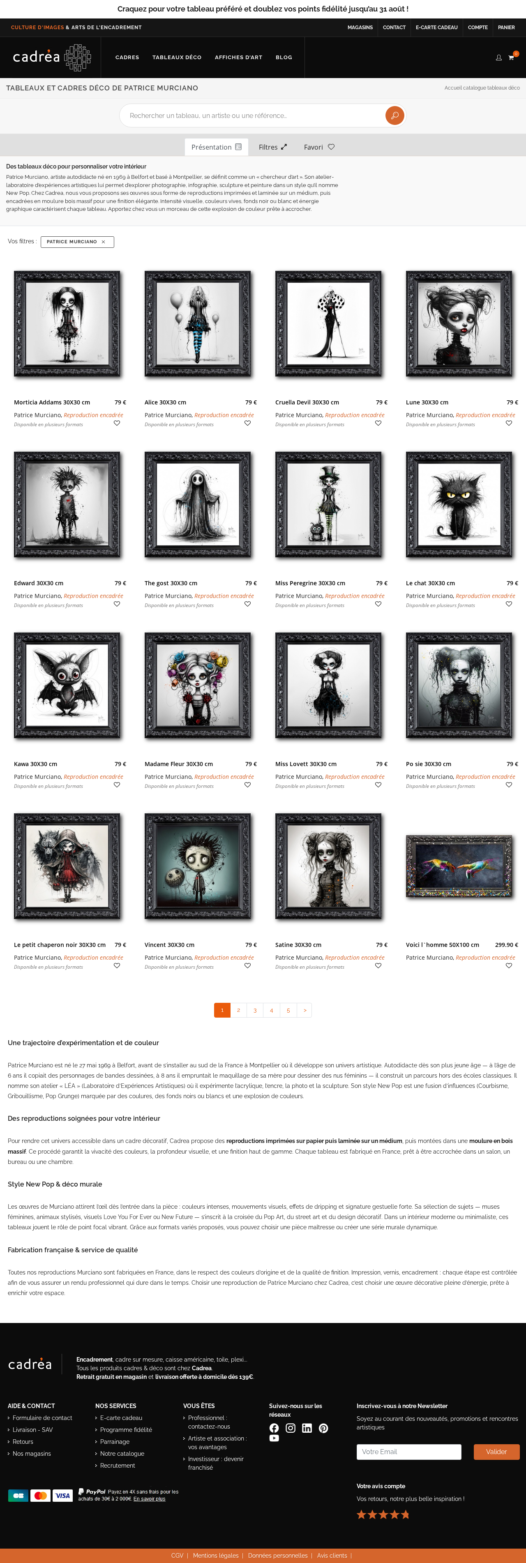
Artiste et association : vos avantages (217, 1442)
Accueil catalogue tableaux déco (482, 88)
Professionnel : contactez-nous (209, 1422)
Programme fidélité (126, 1430)
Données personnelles (278, 1555)
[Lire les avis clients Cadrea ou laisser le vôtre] (387, 1511)
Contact (394, 27)
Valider (496, 1452)
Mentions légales (216, 1555)
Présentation (213, 147)
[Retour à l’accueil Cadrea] (52, 57)
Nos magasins (32, 1453)
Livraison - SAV (33, 1430)
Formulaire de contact (42, 1418)
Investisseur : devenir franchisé (216, 1463)
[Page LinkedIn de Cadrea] (308, 1427)
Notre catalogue (122, 1453)
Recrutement (117, 1465)
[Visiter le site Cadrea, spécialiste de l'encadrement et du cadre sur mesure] (38, 1366)
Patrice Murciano (73, 242)
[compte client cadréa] (499, 56)
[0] (511, 56)
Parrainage (114, 1441)
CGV (177, 1555)
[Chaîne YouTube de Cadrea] (274, 1437)
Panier (506, 27)
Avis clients (332, 1555)
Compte (478, 27)
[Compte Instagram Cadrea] (291, 1427)
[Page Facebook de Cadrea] (275, 1427)
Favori (316, 147)
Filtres (270, 147)
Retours (23, 1441)
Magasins (360, 27)
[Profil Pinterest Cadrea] (324, 1427)
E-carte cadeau (437, 27)
